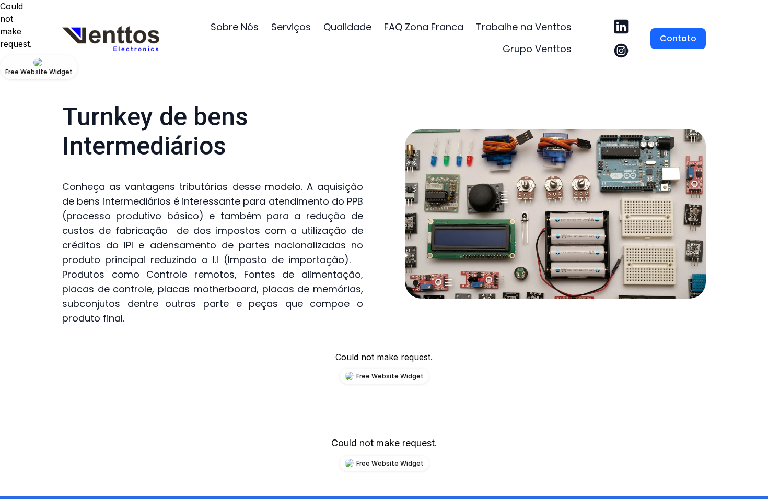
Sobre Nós (235, 26)
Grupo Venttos (537, 48)
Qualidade (347, 26)
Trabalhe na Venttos (524, 26)
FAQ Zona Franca (423, 26)
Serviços (291, 26)
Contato (678, 38)
